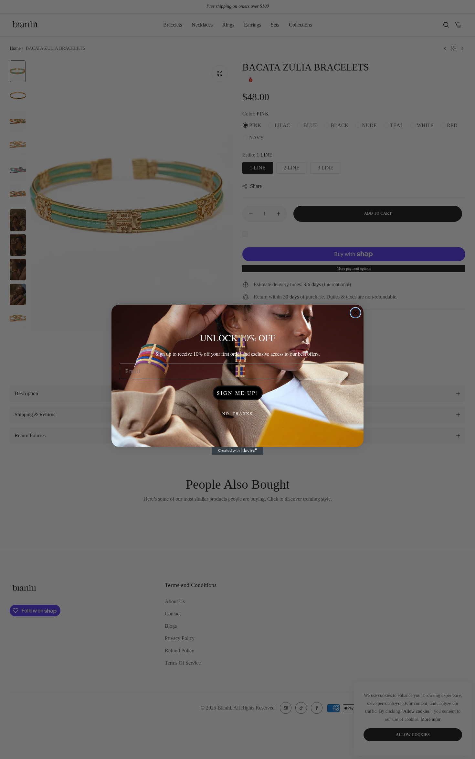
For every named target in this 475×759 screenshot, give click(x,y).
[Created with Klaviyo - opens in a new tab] (237, 451)
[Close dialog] (355, 313)
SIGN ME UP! (238, 392)
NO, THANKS (237, 413)
